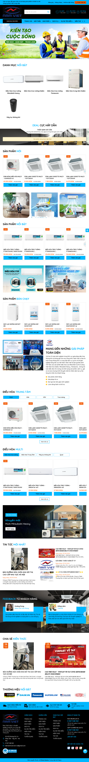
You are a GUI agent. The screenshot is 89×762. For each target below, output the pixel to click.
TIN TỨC (14, 544)
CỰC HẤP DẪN (45, 125)
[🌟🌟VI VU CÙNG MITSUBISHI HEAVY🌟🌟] (47, 576)
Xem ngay (10, 529)
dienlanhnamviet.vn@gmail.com (15, 746)
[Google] (80, 748)
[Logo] (12, 12)
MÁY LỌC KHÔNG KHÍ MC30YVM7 (31, 325)
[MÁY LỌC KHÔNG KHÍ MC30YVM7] (34, 312)
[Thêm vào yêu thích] (21, 157)
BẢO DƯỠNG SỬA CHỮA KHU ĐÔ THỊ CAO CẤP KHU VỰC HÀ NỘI (22, 673)
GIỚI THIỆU (37, 21)
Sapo (59, 760)
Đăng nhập (58, 2)
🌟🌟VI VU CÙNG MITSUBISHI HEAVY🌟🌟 (69, 572)
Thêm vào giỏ (13, 185)
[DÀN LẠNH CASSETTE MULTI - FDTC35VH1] (76, 165)
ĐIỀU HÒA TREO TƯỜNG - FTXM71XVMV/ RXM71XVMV (12, 250)
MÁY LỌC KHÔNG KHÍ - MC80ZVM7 (52, 325)
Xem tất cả (44, 442)
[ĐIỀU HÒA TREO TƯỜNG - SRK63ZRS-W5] (65, 471)
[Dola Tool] (13, 347)
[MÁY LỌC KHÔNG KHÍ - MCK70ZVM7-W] (76, 312)
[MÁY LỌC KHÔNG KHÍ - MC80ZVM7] (55, 312)
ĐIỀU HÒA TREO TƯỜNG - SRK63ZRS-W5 (62, 486)
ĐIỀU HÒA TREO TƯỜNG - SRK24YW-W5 (37, 486)
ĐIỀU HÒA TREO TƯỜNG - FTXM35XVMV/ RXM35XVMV (32, 250)
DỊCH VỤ (55, 21)
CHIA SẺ (14, 638)
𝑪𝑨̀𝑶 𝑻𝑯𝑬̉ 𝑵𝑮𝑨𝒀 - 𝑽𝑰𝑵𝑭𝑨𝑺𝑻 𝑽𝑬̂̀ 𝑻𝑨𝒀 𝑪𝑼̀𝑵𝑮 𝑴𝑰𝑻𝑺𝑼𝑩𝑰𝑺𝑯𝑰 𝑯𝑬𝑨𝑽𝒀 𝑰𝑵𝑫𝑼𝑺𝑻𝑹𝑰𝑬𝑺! (65, 673)
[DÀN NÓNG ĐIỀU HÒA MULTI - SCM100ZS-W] (13, 165)
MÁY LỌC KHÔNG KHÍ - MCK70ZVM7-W (73, 325)
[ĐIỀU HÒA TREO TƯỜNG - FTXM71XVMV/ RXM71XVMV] (13, 238)
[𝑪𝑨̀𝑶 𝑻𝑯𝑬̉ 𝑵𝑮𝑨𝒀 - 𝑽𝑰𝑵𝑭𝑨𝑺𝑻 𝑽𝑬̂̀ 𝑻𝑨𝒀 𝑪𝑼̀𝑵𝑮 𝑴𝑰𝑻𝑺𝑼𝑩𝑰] (47, 553)
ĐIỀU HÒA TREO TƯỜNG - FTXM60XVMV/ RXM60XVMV (74, 250)
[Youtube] (76, 748)
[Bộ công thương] (10, 751)
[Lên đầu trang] (85, 746)
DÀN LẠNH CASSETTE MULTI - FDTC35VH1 (75, 177)
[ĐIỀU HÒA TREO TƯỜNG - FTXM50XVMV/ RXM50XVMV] (55, 238)
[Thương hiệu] (9, 695)
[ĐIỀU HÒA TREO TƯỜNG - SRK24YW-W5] (40, 471)
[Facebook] (72, 748)
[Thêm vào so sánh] (21, 160)
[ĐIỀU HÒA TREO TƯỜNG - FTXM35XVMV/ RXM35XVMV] (34, 238)
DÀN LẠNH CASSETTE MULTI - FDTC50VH (54, 177)
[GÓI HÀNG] (47, 565)
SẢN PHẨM (46, 21)
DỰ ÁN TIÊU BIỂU (66, 21)
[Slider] (44, 41)
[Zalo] (68, 748)
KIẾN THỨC (78, 21)
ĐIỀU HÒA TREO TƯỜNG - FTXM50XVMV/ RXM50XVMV (53, 250)
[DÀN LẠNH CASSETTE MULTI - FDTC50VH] (55, 165)
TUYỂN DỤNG (28, 736)
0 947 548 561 (81, 2)
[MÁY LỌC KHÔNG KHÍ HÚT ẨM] (13, 312)
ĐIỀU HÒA (17, 392)
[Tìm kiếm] (48, 12)
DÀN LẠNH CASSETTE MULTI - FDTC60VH (33, 177)
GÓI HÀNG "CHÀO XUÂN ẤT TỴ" (66, 561)
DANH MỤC (15, 65)
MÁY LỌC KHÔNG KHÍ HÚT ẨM (11, 325)
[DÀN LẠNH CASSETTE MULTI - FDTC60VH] (34, 165)
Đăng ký (50, 2)
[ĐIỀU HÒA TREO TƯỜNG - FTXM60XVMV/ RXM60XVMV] (76, 238)
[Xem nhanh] (21, 163)
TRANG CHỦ (28, 21)
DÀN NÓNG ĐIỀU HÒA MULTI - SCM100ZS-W (12, 177)
